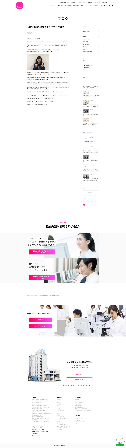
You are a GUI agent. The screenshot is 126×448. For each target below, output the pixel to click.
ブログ (96, 5)
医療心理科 (85, 36)
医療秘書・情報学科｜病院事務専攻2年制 (40, 399)
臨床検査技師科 (86, 44)
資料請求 (90, 2)
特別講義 (58, 402)
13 (89, 199)
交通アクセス (82, 2)
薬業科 (84, 34)
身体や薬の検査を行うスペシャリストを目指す (41, 418)
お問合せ (97, 2)
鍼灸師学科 (85, 46)
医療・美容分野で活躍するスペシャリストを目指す (42, 420)
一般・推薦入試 (78, 401)
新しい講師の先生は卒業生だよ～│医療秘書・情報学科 (90, 86)
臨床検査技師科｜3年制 (36, 415)
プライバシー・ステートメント (81, 417)
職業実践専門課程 (65, 2)
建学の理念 (59, 399)
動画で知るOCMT (60, 410)
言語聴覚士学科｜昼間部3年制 (38, 408)
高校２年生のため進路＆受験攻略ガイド (83, 408)
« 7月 (84, 205)
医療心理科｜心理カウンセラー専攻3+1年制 (40, 407)
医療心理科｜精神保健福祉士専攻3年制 (39, 405)
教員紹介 (58, 415)
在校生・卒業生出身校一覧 (62, 427)
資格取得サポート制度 (38, 429)
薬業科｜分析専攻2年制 (36, 404)
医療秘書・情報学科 (30, 32)
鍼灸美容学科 (85, 41)
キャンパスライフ (60, 416)
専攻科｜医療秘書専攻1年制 (37, 416)
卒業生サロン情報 (88, 65)
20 (89, 201)
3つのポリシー (60, 401)
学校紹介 (61, 5)
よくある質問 (59, 429)
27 (89, 202)
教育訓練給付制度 (78, 405)
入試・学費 (68, 5)
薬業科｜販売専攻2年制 (36, 402)
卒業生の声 (35, 433)
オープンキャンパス (87, 5)
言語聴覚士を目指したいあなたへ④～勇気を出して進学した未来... (90, 105)
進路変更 (87, 67)
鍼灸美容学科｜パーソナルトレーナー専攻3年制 (41, 413)
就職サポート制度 (37, 428)
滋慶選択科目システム (61, 404)
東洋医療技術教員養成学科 (88, 51)
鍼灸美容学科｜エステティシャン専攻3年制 (40, 412)
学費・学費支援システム (80, 404)
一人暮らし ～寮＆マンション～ (63, 418)
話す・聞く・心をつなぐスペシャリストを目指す (41, 421)
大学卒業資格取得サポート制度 (40, 431)
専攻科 (84, 49)
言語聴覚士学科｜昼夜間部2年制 (38, 410)
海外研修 (58, 405)
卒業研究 (58, 407)
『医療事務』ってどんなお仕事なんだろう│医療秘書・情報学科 (90, 124)
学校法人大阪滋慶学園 (79, 421)
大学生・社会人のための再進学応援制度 (83, 410)
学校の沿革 (59, 420)
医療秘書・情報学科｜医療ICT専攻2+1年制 (40, 401)
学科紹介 (54, 5)
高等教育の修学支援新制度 (62, 424)
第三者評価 (77, 420)
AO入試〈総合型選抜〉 (79, 402)
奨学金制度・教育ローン (80, 407)
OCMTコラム (88, 69)
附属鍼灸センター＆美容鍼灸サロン (64, 426)
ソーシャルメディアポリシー (81, 418)
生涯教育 (58, 408)
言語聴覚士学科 (86, 39)
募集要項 (77, 399)
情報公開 (74, 2)
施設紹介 (58, 413)
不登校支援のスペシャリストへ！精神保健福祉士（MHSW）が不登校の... (91, 96)
